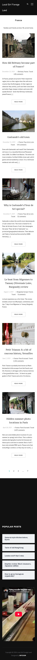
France (26, 72)
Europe (26, 292)
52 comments (21, 216)
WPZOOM (22, 655)
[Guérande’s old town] (18, 112)
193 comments (21, 145)
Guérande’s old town (18, 137)
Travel (31, 72)
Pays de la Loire (29, 142)
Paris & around (23, 358)
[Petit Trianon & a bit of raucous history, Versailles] (18, 324)
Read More (18, 102)
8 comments (22, 294)
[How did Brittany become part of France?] (18, 35)
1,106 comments (18, 361)
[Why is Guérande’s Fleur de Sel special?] (18, 180)
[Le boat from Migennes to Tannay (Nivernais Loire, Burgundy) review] (18, 254)
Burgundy (20, 292)
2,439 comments (19, 430)
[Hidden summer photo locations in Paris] (18, 393)
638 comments (18, 74)
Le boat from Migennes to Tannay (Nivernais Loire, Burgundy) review (19, 283)
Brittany (20, 72)
